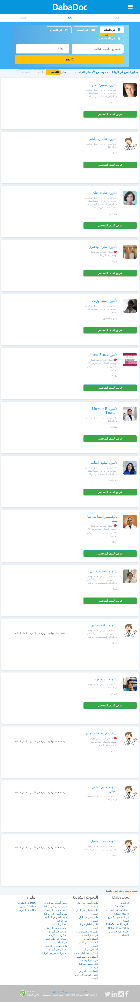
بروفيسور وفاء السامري (101, 733)
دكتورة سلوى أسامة (104, 462)
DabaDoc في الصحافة (117, 910)
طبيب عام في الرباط (56, 910)
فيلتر (116, 18)
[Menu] (130, 6)
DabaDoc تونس (28, 906)
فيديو (53, 72)
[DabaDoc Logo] (70, 6)
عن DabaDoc (122, 906)
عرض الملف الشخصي (110, 114)
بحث (68, 59)
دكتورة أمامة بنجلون (104, 625)
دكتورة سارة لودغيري (103, 247)
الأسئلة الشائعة (121, 914)
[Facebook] (127, 996)
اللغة (40, 72)
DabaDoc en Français (117, 924)
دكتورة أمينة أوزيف (104, 301)
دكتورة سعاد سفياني (103, 571)
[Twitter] (107, 996)
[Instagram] (121, 996)
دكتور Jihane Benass (103, 354)
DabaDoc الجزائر (28, 910)
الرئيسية (125, 903)
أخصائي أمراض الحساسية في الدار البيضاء (88, 942)
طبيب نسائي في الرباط (55, 906)
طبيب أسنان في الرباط (55, 903)
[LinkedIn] (114, 996)
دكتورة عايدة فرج (105, 679)
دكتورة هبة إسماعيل (103, 841)
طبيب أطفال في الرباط (55, 914)
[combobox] (42, 49)
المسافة (26, 72)
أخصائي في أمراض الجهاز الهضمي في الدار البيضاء (86, 975)
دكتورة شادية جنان (105, 193)
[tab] (116, 18)
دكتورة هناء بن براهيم (103, 139)
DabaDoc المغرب (27, 903)
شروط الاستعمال (61, 992)
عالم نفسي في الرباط (56, 946)
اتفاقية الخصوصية (79, 992)
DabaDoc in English (118, 928)
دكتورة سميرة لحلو (104, 85)
